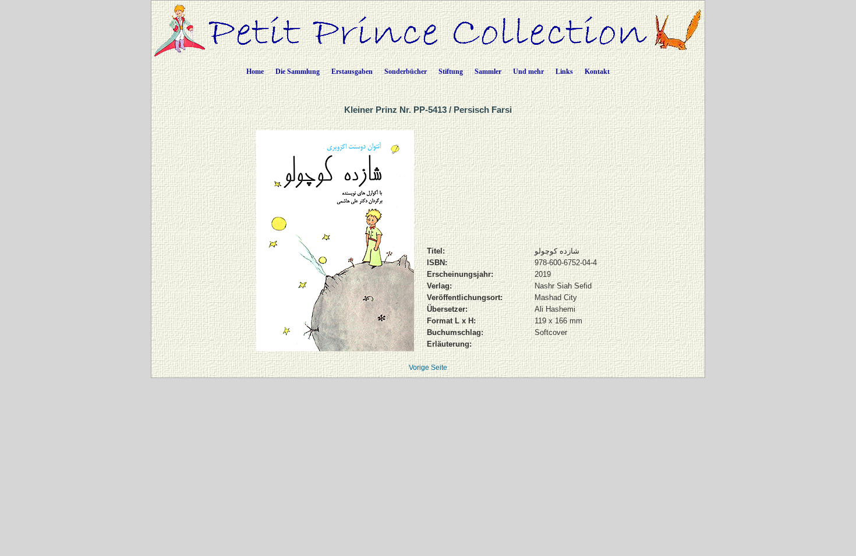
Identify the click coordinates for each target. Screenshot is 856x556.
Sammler (488, 71)
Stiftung (450, 71)
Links (564, 71)
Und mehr (528, 71)
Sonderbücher (405, 71)
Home (255, 71)
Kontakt (597, 71)
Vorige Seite (428, 367)
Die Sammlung (297, 71)
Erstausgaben (352, 71)
